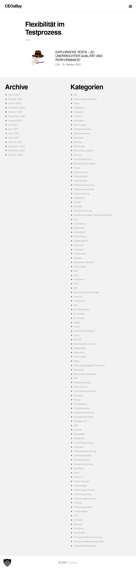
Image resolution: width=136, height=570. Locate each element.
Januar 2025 (14, 103)
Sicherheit (79, 438)
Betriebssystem (82, 133)
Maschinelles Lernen (84, 343)
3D (75, 94)
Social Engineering (83, 442)
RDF (76, 425)
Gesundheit (80, 266)
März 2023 (13, 137)
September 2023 (17, 116)
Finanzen (78, 245)
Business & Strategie (84, 163)
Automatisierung (82, 129)
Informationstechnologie (86, 292)
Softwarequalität (82, 455)
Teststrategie (80, 511)
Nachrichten (80, 356)
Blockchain (79, 146)
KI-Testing (79, 318)
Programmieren (82, 408)
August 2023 (15, 120)
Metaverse (79, 352)
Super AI (78, 476)
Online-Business (82, 382)
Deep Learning (81, 193)
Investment (79, 300)
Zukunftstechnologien (85, 545)
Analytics (78, 111)
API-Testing (80, 124)
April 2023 (13, 133)
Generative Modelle (84, 262)
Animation (79, 120)
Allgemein (79, 107)
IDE (75, 287)
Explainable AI (81, 240)
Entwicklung (80, 236)
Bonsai (77, 154)
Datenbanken (81, 176)
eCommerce (80, 223)
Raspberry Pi (80, 421)
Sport (77, 472)
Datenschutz (80, 180)
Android (78, 116)
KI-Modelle (79, 313)
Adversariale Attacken (85, 99)
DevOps (78, 206)
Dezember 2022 (16, 146)
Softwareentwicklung (85, 451)
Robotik (78, 429)
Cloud (77, 167)
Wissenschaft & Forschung (88, 537)
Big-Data (78, 137)
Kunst (77, 326)
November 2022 (16, 150)
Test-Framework (82, 494)
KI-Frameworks (82, 309)
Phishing (78, 395)
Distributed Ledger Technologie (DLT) (93, 215)
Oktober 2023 (15, 111)
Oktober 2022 (15, 154)
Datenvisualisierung (84, 184)
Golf (76, 270)
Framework (80, 253)
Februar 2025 (15, 99)
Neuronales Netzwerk (85, 373)
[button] (7, 562)
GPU (76, 275)
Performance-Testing (85, 391)
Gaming (78, 257)
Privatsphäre (80, 403)
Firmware (79, 249)
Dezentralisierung (83, 210)
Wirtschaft (79, 532)
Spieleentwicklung (83, 464)
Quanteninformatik (83, 416)
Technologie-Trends (84, 489)
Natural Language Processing (89, 365)
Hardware (79, 279)
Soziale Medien (82, 459)
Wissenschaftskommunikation (89, 541)
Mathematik (80, 348)
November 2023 (16, 107)
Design (77, 202)
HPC (76, 283)
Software (78, 446)
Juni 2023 (13, 129)
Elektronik (79, 227)
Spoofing (78, 468)
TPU (76, 515)
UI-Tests (78, 519)
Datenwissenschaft (84, 189)
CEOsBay (72, 562)
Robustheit (79, 433)
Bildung (78, 142)
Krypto (77, 322)
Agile (76, 103)
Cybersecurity (81, 172)
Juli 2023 (12, 124)
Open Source (81, 386)
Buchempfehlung (82, 159)
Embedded (79, 232)
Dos (76, 219)
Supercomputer (82, 481)
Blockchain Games (83, 150)
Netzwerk (79, 369)
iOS (76, 305)
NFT (76, 378)
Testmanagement (83, 506)
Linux (76, 335)
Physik (77, 399)
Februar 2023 (15, 142)
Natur (77, 360)
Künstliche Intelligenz (84, 330)
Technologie (80, 485)
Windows (79, 528)
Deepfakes (79, 197)
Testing (77, 502)
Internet (78, 296)
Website (78, 524)
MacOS (77, 339)
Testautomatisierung (84, 498)
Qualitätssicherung (83, 412)
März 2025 (13, 94)
